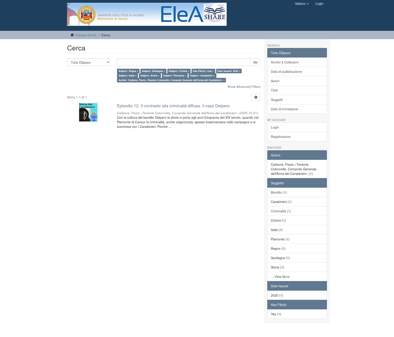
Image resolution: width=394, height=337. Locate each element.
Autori (275, 81)
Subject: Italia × (128, 75)
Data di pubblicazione (286, 71)
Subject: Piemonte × (174, 75)
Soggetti (277, 99)
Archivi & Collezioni (284, 62)
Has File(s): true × (203, 71)
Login (275, 127)
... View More (280, 276)
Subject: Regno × (128, 71)
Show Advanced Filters (243, 86)
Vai (255, 62)
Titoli (274, 90)
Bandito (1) (279, 192)
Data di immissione (284, 109)
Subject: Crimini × (179, 71)
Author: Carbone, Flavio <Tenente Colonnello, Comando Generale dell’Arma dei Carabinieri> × (172, 80)
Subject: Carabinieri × (202, 75)
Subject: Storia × (149, 75)
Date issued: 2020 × (229, 71)
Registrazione (281, 136)
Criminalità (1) (281, 211)
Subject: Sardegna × (153, 71)
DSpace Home (85, 35)
